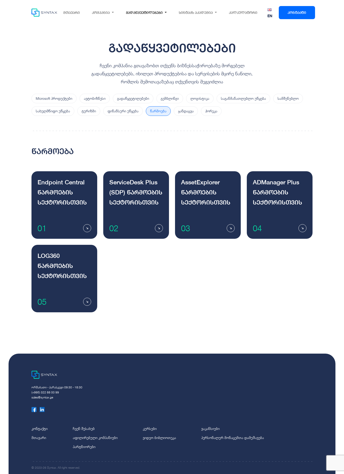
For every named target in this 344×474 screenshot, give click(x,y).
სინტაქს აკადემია (196, 12)
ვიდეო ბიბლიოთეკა (159, 437)
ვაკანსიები (210, 428)
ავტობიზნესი (95, 98)
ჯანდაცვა (186, 111)
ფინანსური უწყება (123, 111)
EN (269, 16)
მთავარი (71, 12)
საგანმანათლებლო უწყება (243, 98)
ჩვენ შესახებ (84, 428)
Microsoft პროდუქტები (54, 98)
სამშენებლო (288, 98)
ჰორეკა (211, 111)
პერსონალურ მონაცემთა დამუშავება (232, 437)
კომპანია (101, 12)
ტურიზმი (89, 111)
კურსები (150, 428)
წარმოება (158, 111)
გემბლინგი (170, 98)
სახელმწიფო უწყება (53, 111)
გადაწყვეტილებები (144, 12)
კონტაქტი (297, 12)
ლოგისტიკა (199, 98)
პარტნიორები (84, 447)
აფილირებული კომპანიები (95, 437)
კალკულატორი (243, 12)
